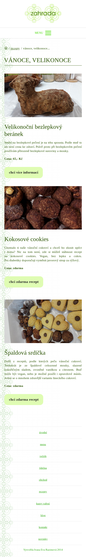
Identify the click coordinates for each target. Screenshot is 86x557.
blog (43, 515)
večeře (43, 456)
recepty (15, 48)
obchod (43, 479)
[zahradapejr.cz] (43, 14)
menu (43, 444)
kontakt (43, 527)
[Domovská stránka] (5, 48)
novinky (43, 538)
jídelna (43, 467)
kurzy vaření (43, 503)
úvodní (43, 432)
